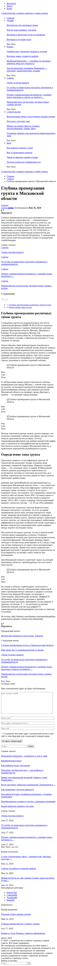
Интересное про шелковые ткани (22, 25)
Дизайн (10, 20)
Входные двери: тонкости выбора (22, 56)
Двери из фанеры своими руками (22, 157)
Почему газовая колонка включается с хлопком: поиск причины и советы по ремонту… (29, 96)
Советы (10, 78)
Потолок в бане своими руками (16, 914)
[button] (4, 300)
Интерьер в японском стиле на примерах (26, 35)
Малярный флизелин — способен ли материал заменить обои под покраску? (29, 62)
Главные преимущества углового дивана (20, 924)
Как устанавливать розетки (19, 152)
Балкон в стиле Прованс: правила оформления (23, 933)
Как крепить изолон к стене (20, 148)
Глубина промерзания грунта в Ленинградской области (27, 645)
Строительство (14, 112)
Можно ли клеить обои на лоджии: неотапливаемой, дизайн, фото (23, 127)
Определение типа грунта (20, 307)
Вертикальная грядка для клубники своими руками (31, 116)
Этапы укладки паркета (18, 83)
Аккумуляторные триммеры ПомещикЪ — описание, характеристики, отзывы (27, 69)
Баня (9, 143)
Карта (9, 8)
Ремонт (10, 47)
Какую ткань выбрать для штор (21, 30)
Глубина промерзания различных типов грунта (30, 305)
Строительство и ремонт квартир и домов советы (24, 13)
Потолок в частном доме (18, 121)
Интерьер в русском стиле (19, 39)
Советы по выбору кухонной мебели (18, 868)
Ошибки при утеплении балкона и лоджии (27, 51)
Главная (10, 18)
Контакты (11, 3)
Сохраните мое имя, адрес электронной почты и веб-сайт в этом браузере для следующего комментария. (27, 734)
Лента (9, 6)
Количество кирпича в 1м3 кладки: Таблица (22, 636)
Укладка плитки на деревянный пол (24, 162)
